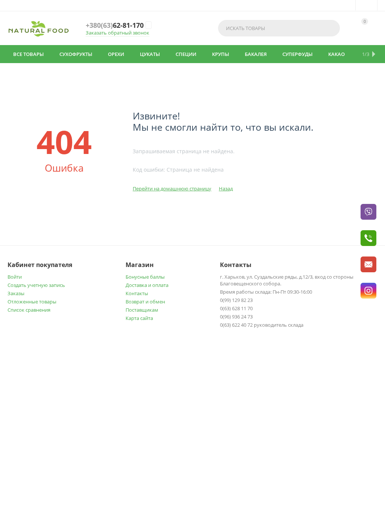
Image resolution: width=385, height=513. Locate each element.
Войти (15, 276)
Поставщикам (142, 309)
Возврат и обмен (145, 301)
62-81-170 (115, 25)
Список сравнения (29, 309)
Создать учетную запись (36, 285)
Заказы (16, 293)
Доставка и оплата (147, 285)
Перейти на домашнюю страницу (172, 188)
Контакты (137, 293)
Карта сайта (139, 318)
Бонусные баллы (145, 276)
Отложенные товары (32, 301)
